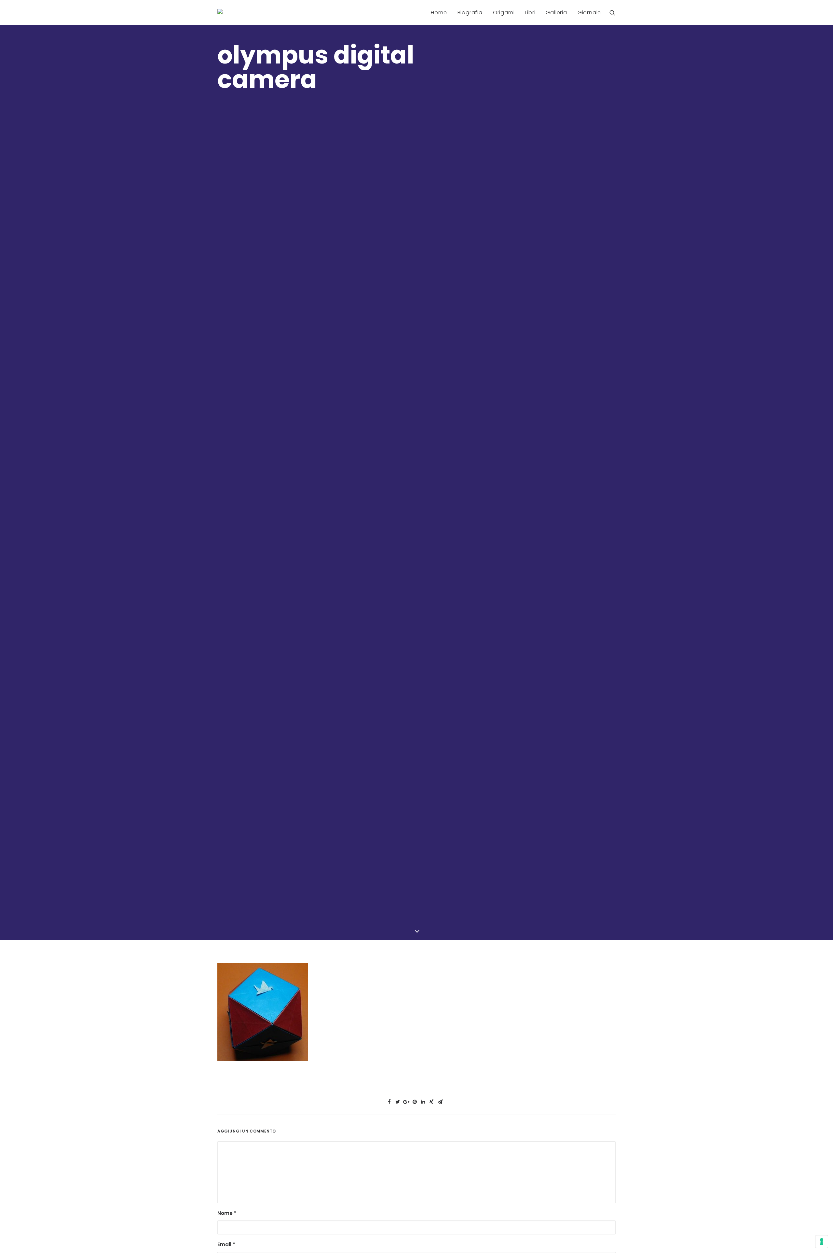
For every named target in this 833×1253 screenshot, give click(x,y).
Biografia (470, 12)
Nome (227, 1213)
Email (226, 1244)
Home (439, 12)
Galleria (556, 12)
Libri (530, 12)
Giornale (589, 12)
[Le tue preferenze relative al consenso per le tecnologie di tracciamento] (821, 1241)
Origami (504, 12)
